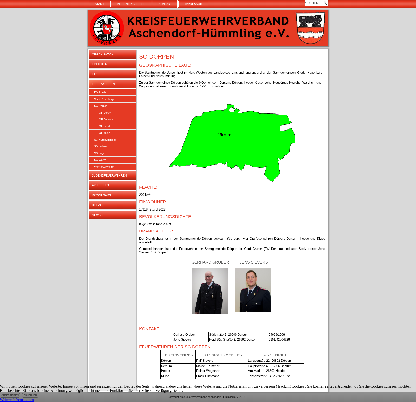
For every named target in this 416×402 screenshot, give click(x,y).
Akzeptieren (10, 395)
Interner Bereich (131, 4)
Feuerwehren (103, 84)
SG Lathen (100, 146)
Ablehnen (30, 395)
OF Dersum (106, 119)
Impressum (193, 4)
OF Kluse (104, 132)
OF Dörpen (105, 112)
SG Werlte (100, 159)
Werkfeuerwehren (104, 166)
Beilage (98, 205)
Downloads (101, 195)
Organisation (103, 54)
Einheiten (99, 64)
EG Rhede (100, 92)
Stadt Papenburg (104, 99)
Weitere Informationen (17, 400)
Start (99, 4)
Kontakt (165, 4)
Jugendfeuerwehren (109, 175)
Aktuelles (100, 185)
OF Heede (105, 126)
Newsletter (102, 215)
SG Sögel (99, 153)
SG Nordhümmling (105, 139)
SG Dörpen (100, 105)
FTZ (94, 74)
